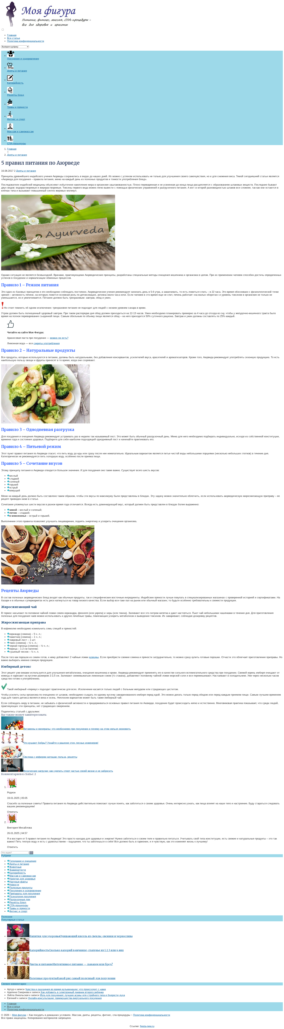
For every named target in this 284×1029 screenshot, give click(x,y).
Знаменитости (17, 870)
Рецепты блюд (17, 902)
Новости (14, 884)
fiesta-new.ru (147, 1026)
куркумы (94, 657)
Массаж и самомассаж (22, 875)
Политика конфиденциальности (25, 41)
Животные (15, 867)
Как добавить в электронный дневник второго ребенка (72, 992)
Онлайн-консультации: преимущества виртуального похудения (65, 998)
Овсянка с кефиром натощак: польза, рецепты (50, 757)
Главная (11, 35)
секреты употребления (47, 343)
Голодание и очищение (22, 861)
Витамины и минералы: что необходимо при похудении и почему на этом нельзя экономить (77, 728)
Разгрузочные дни (19, 899)
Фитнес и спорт (18, 911)
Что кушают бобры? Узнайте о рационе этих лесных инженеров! (60, 743)
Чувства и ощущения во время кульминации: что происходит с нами (65, 989)
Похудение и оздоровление (25, 890)
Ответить (12, 811)
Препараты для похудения (24, 893)
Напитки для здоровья (22, 878)
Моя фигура (19, 1015)
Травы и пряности (19, 908)
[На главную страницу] (142, 14)
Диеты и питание (26, 170)
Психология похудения (22, 896)
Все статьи (13, 38)
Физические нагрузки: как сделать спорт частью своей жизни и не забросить (68, 771)
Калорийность (17, 873)
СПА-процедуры (18, 905)
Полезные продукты (20, 887)
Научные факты (18, 881)
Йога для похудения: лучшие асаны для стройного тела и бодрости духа (82, 995)
